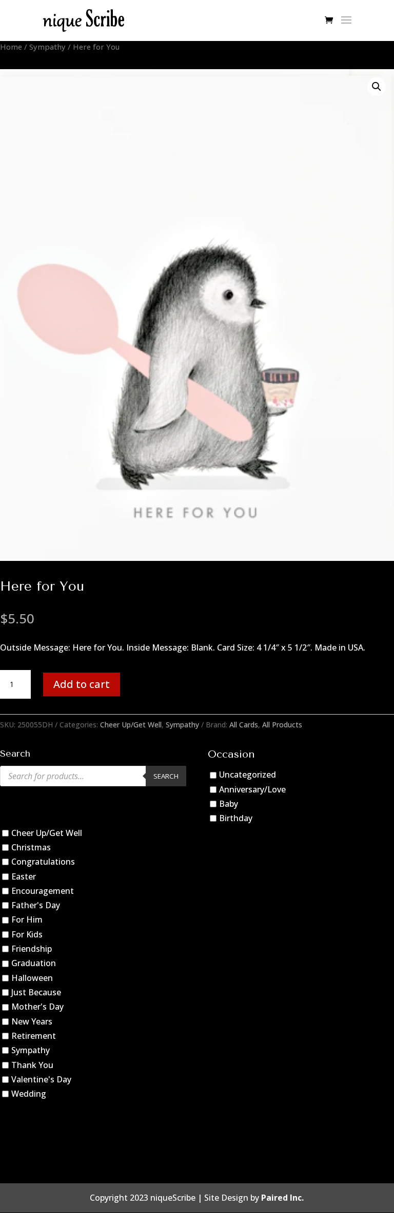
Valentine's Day (41, 1079)
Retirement (33, 1035)
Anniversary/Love (252, 789)
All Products (282, 724)
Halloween (32, 978)
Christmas (31, 847)
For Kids (27, 934)
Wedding (28, 1093)
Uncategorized (247, 774)
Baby (228, 803)
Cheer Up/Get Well (131, 724)
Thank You (32, 1065)
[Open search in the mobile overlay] (93, 776)
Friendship (31, 948)
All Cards (243, 724)
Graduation (33, 963)
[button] (376, 86)
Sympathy (47, 46)
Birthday (235, 818)
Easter (23, 876)
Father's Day (35, 905)
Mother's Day (37, 1006)
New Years (31, 1021)
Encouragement (42, 890)
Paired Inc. (282, 1197)
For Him (27, 920)
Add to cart (81, 684)
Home (11, 46)
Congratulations (43, 861)
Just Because (36, 992)
